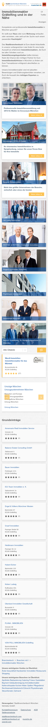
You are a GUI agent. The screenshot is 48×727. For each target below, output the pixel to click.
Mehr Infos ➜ (36, 115)
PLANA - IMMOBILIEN (14, 623)
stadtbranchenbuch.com (12, 716)
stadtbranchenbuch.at (11, 719)
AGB (36, 710)
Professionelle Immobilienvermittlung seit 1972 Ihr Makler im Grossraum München (22, 109)
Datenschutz (26, 710)
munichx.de (27, 719)
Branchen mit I (23, 660)
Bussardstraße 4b (11, 368)
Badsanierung (15, 680)
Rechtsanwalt (7, 688)
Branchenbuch (8, 660)
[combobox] (3, 350)
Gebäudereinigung (16, 683)
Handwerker (21, 671)
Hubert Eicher (10, 565)
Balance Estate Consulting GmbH (18, 448)
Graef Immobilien (12, 526)
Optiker (30, 685)
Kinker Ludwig (10, 584)
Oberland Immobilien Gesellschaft (18, 604)
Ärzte (4, 671)
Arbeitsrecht (18, 688)
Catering (25, 680)
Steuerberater (7, 691)
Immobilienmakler (32, 683)
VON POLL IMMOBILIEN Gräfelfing (19, 643)
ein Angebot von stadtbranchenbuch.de (17, 5)
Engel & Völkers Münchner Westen (19, 506)
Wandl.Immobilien (16, 361)
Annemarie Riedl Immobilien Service (19, 428)
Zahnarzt (17, 691)
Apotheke (6, 680)
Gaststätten (40, 680)
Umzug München (11, 407)
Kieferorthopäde (8, 685)
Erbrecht (26, 688)
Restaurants (41, 671)
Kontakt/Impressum (10, 710)
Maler (24, 685)
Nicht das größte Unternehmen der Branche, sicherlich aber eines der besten (23, 188)
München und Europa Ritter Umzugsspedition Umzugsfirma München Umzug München (13, 398)
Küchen (18, 685)
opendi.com (6, 722)
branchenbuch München (16, 4)
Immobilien (31, 671)
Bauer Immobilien (12, 467)
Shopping (6, 673)
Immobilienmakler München (13, 663)
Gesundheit (11, 671)
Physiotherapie (37, 688)
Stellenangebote (8, 712)
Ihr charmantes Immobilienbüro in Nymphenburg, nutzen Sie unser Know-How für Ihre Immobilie (23, 149)
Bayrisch (5, 683)
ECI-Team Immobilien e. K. (16, 487)
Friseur (32, 680)
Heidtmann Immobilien (14, 545)
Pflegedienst (39, 685)
